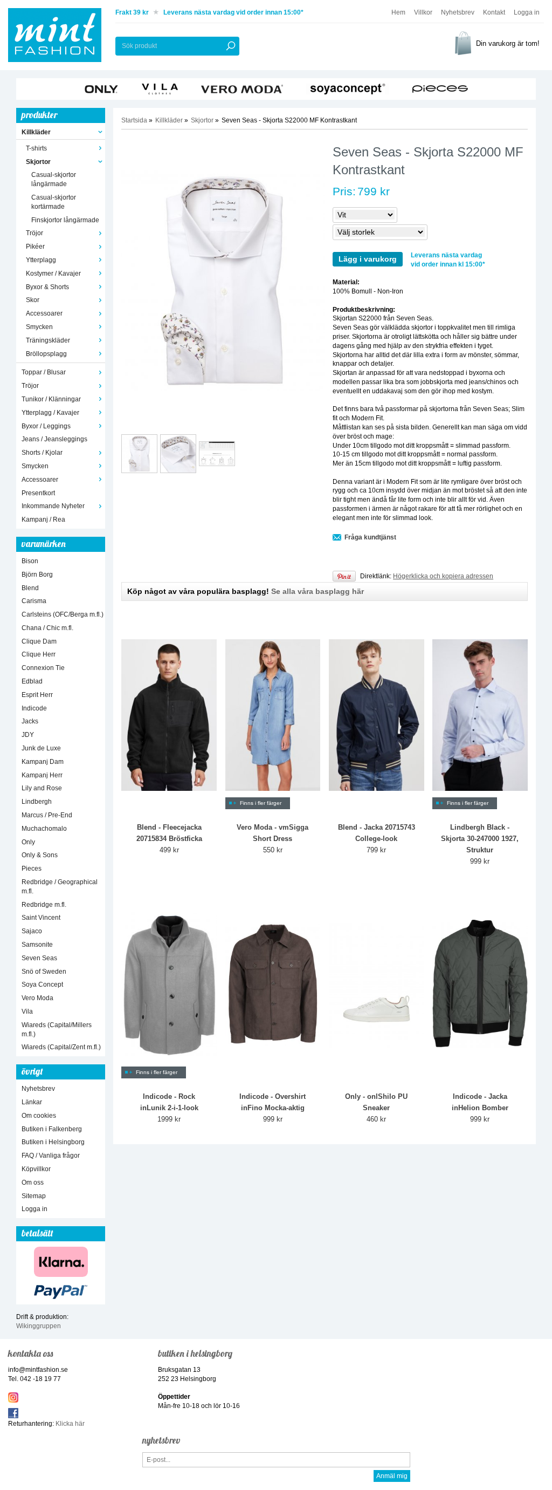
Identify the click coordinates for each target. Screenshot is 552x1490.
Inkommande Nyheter (53, 506)
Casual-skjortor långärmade (53, 179)
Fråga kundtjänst (370, 537)
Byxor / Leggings (46, 426)
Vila (27, 1011)
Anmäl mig (392, 1476)
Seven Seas (39, 958)
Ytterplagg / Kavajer (50, 412)
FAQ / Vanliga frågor (51, 1155)
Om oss (33, 1182)
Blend (30, 588)
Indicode (34, 708)
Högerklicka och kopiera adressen (443, 576)
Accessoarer (44, 313)
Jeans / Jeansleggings (54, 439)
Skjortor (38, 162)
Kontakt (494, 12)
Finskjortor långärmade (65, 220)
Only (28, 842)
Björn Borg (37, 574)
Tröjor (34, 233)
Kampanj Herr (42, 775)
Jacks (30, 721)
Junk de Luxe (41, 748)
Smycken (39, 327)
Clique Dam (39, 641)
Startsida (134, 120)
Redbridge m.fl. (44, 904)
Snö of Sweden (44, 971)
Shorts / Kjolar (42, 452)
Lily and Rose (42, 788)
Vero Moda (37, 998)
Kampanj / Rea (43, 519)
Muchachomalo (44, 828)
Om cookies (39, 1115)
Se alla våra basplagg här (317, 591)
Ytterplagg (41, 260)
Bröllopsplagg (46, 354)
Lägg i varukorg (368, 259)
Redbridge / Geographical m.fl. (60, 886)
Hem (398, 12)
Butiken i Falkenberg (52, 1129)
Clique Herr (39, 654)
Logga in (527, 12)
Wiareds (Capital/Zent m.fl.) (61, 1047)
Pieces (32, 868)
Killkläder (36, 132)
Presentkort (38, 493)
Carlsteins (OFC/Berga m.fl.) (63, 614)
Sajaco (32, 931)
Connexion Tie (43, 668)
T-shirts (36, 148)
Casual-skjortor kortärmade (53, 202)
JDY (28, 735)
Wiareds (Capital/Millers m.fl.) (57, 1029)
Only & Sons (40, 855)
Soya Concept (42, 984)
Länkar (32, 1102)
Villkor (423, 12)
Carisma (34, 601)
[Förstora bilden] (223, 280)
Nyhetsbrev (457, 12)
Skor (32, 300)
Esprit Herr (37, 695)
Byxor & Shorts (47, 287)
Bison (30, 561)
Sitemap (34, 1196)
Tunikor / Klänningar (51, 399)
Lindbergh (37, 801)
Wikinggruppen (38, 1326)
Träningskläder (48, 340)
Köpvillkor (36, 1169)
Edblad (32, 681)
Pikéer (35, 246)
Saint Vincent (41, 917)
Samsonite (37, 944)
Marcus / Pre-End (47, 815)
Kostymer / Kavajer (53, 273)
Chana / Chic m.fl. (47, 628)
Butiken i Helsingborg (53, 1142)
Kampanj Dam (43, 761)
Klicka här (70, 1423)
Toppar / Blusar (44, 372)
